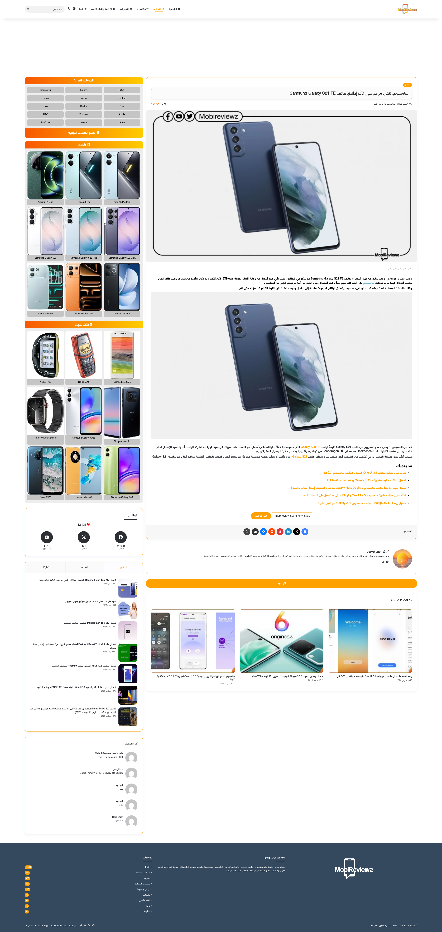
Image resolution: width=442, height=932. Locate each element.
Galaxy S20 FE (310, 447)
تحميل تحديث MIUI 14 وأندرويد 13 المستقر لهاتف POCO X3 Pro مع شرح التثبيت (76, 687)
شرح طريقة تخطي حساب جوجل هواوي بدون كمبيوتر (90, 601)
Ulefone (45, 122)
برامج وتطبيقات (142, 889)
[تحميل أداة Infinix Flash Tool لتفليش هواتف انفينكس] (127, 630)
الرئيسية (173, 9)
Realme (122, 98)
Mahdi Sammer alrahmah (109, 753)
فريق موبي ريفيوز (378, 551)
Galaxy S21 (299, 457)
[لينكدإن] (288, 531)
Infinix (84, 98)
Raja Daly (117, 817)
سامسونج (368, 283)
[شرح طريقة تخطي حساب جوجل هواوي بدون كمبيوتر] (127, 609)
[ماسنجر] (263, 531)
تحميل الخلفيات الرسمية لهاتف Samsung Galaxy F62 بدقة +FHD (366, 480)
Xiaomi (84, 90)
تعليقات (45, 567)
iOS (148, 906)
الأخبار (158, 9)
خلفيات (146, 895)
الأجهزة (126, 9)
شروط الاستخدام (42, 925)
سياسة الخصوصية (59, 925)
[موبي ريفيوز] (407, 9)
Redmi (83, 106)
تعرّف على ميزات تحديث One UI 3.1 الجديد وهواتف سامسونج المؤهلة (364, 473)
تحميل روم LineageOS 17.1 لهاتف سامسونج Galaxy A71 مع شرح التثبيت (361, 503)
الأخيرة (84, 567)
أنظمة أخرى (144, 900)
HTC (45, 114)
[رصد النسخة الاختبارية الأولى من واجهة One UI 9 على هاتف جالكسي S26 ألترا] (370, 641)
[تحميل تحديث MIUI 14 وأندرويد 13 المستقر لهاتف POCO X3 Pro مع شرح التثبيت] (127, 695)
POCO (122, 90)
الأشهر (123, 567)
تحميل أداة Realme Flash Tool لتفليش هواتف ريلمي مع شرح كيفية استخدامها (78, 580)
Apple (122, 114)
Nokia (84, 122)
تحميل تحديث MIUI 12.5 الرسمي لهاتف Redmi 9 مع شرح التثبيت (84, 665)
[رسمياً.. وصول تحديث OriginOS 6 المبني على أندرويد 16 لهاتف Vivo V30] (281, 641)
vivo (45, 106)
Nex (122, 106)
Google (46, 98)
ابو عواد (119, 785)
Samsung (45, 90)
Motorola (84, 114)
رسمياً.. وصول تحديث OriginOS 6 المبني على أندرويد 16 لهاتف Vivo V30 (287, 676)
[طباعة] (246, 531)
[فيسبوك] (304, 531)
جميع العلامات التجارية (82, 133)
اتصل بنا (29, 925)
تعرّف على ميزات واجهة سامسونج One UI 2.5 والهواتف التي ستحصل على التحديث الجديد (353, 495)
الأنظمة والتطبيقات (103, 9)
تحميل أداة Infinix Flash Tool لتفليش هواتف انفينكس (89, 623)
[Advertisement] (221, 48)
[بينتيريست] (280, 531)
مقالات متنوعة (143, 873)
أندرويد (147, 878)
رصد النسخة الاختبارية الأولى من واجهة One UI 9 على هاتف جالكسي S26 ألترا (374, 676)
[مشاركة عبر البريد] (255, 531)
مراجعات (146, 911)
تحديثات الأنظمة (142, 884)
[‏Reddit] (271, 531)
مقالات (142, 9)
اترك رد (281, 583)
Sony (122, 122)
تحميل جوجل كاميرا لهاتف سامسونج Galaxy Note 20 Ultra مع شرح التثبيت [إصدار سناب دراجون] (348, 488)
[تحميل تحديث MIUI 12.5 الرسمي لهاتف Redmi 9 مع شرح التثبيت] (127, 673)
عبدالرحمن (118, 769)
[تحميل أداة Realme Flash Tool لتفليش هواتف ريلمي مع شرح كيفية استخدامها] (127, 588)
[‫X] (296, 531)
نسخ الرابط (261, 515)
